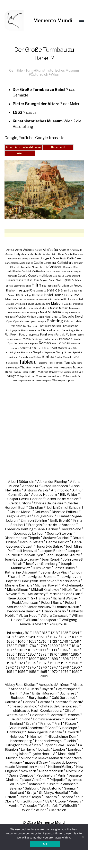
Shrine (68, 348)
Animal (25, 254)
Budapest (18, 698)
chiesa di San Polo (23, 706)
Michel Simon (17, 590)
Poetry (23, 334)
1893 (54, 659)
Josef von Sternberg (42, 564)
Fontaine (52, 285)
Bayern (47, 689)
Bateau (78, 254)
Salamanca (67, 784)
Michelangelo (72, 585)
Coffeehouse (41, 271)
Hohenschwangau (49, 741)
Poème (70, 334)
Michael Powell (46, 585)
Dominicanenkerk (47, 719)
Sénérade (67, 357)
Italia (27, 745)
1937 (43, 663)
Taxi (50, 362)
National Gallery (60, 767)
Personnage (18, 325)
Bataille (68, 254)
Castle (38, 263)
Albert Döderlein (21, 482)
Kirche (67, 299)
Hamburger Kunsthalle (44, 732)
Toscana (66, 797)
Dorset (69, 719)
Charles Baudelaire (48, 503)
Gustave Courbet (56, 538)
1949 (65, 667)
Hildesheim (35, 737)
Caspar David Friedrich (24, 499)
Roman (45, 343)
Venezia (75, 801)
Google (11, 138)
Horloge (27, 295)
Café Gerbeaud (63, 698)
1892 (43, 659)
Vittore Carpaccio (55, 616)
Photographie (13, 330)
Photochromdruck (50, 325)
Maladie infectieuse (73, 304)
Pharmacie (32, 326)
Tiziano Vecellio (53, 611)
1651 (32, 641)
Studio (58, 357)
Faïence (27, 285)
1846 (64, 650)
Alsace (78, 685)
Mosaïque (34, 312)
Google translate (49, 138)
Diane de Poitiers (65, 512)
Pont (43, 334)
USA (48, 801)
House (58, 295)
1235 (64, 633)
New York (28, 771)
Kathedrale (56, 299)
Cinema (67, 267)
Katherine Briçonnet (21, 572)
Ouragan (41, 321)
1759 (75, 641)
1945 (32, 667)
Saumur (70, 788)
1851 (21, 654)
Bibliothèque (23, 258)
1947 (54, 667)
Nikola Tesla (71, 590)
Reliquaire (23, 343)
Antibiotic (36, 254)
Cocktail (26, 271)
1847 (75, 650)
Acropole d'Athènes (54, 685)
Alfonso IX (30, 486)
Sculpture (26, 348)
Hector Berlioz (57, 542)
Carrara (44, 702)
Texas (23, 797)
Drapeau (43, 280)
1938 (54, 663)
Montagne (74, 308)
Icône (66, 295)
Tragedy (77, 367)
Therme (35, 367)
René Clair (72, 594)
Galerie (39, 290)
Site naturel (26, 352)
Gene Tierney (47, 529)
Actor (18, 249)
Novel (79, 316)
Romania (35, 784)
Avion (54, 254)
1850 (11, 654)
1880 (64, 654)
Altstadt (64, 249)
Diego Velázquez (18, 516)
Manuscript (15, 308)
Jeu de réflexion (27, 299)
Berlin (14, 693)
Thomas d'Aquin (67, 607)
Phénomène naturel (30, 330)
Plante (79, 330)
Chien (35, 267)
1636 (11, 641)
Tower (49, 367)
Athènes (17, 689)
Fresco (78, 285)
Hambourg (15, 732)
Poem (14, 334)
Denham (73, 715)
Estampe (18, 285)
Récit (54, 343)
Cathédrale (65, 263)
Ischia (71, 741)
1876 (53, 654)
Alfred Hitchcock (54, 486)
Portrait (60, 334)
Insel (77, 295)
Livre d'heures (27, 304)
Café (70, 258)
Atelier (47, 254)
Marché (45, 308)
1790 (32, 646)
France (45, 724)
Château (55, 267)
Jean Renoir (51, 559)
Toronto (50, 797)
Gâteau (11, 295)
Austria (33, 689)
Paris (62, 775)
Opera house (21, 321)
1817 (10, 650)
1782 (10, 646)
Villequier (30, 806)
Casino (29, 263)
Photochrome (70, 325)
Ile (71, 295)
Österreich (39, 74)
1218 (54, 633)
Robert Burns (51, 603)
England (16, 724)
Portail (51, 334)
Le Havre (28, 749)
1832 (31, 650)
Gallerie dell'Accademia (26, 728)
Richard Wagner (65, 598)
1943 (21, 667)
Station (37, 357)
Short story (57, 348)
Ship (46, 348)
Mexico (12, 758)
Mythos (31, 316)
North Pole (74, 771)
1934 (32, 663)
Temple (70, 362)
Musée (20, 316)
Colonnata (38, 715)
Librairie (10, 304)
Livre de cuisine (42, 304)
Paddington (45, 775)
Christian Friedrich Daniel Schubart (56, 508)
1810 (75, 646)
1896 (65, 659)
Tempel (58, 362)
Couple (22, 275)
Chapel (14, 267)
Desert (76, 275)
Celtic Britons (20, 503)
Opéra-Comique (21, 775)
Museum (54, 312)
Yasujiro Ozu (58, 624)
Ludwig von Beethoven (38, 581)
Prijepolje (57, 780)
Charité (77, 702)
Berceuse (12, 258)
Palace (68, 321)
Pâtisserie (65, 338)
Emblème (76, 280)
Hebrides (17, 737)
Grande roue (76, 290)
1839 (53, 650)
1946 (43, 667)
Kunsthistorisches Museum (57, 70)
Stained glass (26, 357)
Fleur (44, 285)
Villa (81, 372)
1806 (65, 646)
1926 (10, 663)
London (59, 749)
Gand (51, 728)
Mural (43, 312)
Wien (55, 74)
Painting (55, 320)
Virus (39, 376)
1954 (11, 672)
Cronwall (56, 715)
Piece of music (50, 330)
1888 (22, 659)
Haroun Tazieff (31, 542)
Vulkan (67, 376)
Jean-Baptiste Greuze (63, 555)
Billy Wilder (68, 495)
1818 (21, 650)
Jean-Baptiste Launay (22, 559)
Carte (7, 263)
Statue (48, 356)
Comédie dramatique (69, 271)
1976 (65, 672)
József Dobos (64, 568)
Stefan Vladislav (39, 607)
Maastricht (66, 754)
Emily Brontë (60, 521)
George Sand (71, 529)
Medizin (63, 308)
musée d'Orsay (36, 762)
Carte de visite (18, 263)
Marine (54, 308)
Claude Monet (21, 512)
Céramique (58, 276)
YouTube (26, 138)
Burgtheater (39, 698)
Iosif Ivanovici (26, 551)
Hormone (37, 295)
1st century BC (18, 633)
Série (76, 357)
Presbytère (37, 339)
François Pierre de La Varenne (52, 525)
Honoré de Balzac (49, 546)
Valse (74, 371)
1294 (75, 633)
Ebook (59, 280)
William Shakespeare (42, 620)
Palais (77, 321)
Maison (57, 303)
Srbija (31, 793)
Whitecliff (69, 806)
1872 (42, 654)
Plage (72, 330)
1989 (75, 672)
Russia (50, 784)
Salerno (16, 788)
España (31, 724)
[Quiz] (19, 20)
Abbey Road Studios (20, 685)
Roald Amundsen (25, 603)
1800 (54, 646)
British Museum (44, 693)
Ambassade (76, 250)
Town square (65, 367)
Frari (58, 724)
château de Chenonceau (59, 706)
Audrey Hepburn (44, 495)
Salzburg (32, 788)
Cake (77, 258)
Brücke (54, 258)
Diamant (12, 280)
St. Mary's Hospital (53, 793)
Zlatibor (39, 810)
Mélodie (40, 317)
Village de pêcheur (26, 376)
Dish (29, 280)
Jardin (16, 299)
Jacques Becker (52, 551)
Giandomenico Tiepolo (22, 538)
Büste (63, 258)
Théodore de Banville (21, 611)
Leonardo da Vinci (55, 572)
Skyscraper (49, 352)
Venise (14, 806)
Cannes (29, 702)
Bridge (44, 258)
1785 (21, 646)
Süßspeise (12, 362)
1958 (32, 672)
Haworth (72, 732)
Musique (66, 312)
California (12, 702)
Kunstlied (77, 299)
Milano (26, 758)
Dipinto (21, 280)
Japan (48, 745)
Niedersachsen (51, 771)
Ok (45, 843)
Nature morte (53, 316)
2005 (44, 676)
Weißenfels (49, 806)
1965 (43, 672)
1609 (75, 637)
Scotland (17, 793)
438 (35, 633)
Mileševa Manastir (48, 758)
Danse (68, 276)
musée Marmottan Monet (25, 767)
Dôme (52, 280)
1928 (21, 663)
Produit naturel (50, 339)
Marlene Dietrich (18, 585)
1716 (42, 641)
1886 (11, 659)
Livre (17, 304)
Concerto (12, 276)
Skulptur (38, 352)
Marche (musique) (32, 308)
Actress (28, 250)
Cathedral (50, 262)
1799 (43, 646)
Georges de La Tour (29, 533)
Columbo (42, 512)
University (54, 372)
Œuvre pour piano (64, 380)
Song (59, 352)
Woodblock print (43, 380)
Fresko (10, 290)
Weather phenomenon (23, 380)
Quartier (13, 343)
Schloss (64, 343)
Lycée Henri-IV (43, 754)
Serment (38, 348)
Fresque (22, 290)
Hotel (48, 295)
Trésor (25, 372)
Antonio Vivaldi (36, 490)
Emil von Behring (34, 521)
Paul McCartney (32, 594)
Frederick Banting (19, 529)
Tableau (28, 362)
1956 (21, 672)
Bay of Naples (66, 689)
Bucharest (68, 693)
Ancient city (12, 254)
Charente (60, 702)
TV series (42, 371)
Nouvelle (68, 316)
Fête (32, 290)
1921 (75, 659)
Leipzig (44, 749)
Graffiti (65, 290)
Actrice (38, 250)
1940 (75, 663)
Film (36, 285)
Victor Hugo (28, 616)
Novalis (11, 594)
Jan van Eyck (33, 555)
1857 (32, 654)
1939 (64, 663)
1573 (65, 637)
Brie (26, 693)
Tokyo (36, 797)
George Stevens (59, 533)
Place (64, 330)
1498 (32, 637)
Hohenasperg (21, 741)
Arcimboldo (60, 490)
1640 (22, 641)
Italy (37, 745)
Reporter (33, 343)
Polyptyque (33, 334)
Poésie (26, 338)
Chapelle (25, 267)
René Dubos (17, 598)
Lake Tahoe (65, 745)
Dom (36, 280)
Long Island (19, 754)
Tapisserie (42, 363)
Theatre (25, 367)
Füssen (70, 724)
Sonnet (68, 352)
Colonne (54, 271)
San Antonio (51, 788)
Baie (61, 254)
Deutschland (20, 719)
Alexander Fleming (52, 482)
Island (8, 299)
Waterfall (76, 376)
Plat (7, 334)
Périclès (55, 594)
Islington (13, 745)
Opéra (32, 321)
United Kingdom (29, 801)
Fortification (65, 285)
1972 (54, 672)
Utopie (60, 801)
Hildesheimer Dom (61, 737)
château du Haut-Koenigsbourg (37, 711)
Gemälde (16, 70)
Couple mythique (40, 276)
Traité (8, 371)
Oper (9, 321)
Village (11, 376)
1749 (64, 641)
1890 (32, 659)
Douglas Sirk (44, 516)
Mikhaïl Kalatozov (45, 590)
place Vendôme (34, 780)
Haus (19, 295)
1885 (75, 654)
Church (43, 267)
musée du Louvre (64, 762)
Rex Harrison (39, 598)
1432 (10, 637)
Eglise (66, 280)
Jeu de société (42, 299)
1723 (53, 641)
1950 (76, 667)
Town (56, 367)
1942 (10, 667)
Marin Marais (70, 581)
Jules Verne (42, 568)
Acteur (10, 249)
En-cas (9, 285)
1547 (54, 637)
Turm (29, 70)
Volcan (47, 376)
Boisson (35, 258)
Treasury (16, 372)
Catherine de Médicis (62, 499)
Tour (43, 367)
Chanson (78, 263)
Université (65, 372)
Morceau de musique (18, 312)
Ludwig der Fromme (41, 577)
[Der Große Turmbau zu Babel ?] (44, 189)
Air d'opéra (50, 250)
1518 (43, 637)
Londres (74, 749)
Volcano (57, 376)
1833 (42, 650)
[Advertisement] (44, 431)
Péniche (77, 339)
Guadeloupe (68, 728)
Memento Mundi (52, 20)
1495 (21, 637)
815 (44, 633)
